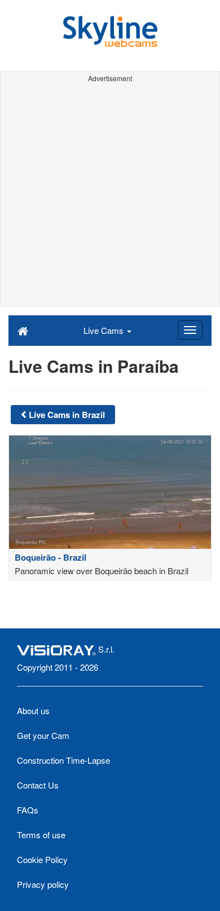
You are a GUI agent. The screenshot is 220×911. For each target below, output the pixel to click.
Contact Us (38, 785)
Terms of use (41, 834)
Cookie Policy (42, 859)
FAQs (27, 810)
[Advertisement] (110, 196)
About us (33, 710)
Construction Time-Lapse (63, 760)
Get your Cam (43, 735)
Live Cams (104, 330)
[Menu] (190, 330)
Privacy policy (43, 884)
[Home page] (23, 330)
